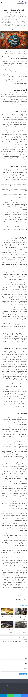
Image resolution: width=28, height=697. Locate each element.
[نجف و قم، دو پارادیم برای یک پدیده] (21, 624)
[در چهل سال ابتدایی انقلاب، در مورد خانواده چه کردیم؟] (21, 611)
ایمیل (25, 663)
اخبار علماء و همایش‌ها (12, 6)
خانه (18, 6)
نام (26, 658)
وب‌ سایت (25, 668)
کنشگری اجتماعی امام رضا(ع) (7, 616)
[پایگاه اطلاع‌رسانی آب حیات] (22, 2)
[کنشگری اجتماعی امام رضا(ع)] (7, 611)
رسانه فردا (11, 687)
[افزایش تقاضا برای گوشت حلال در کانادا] (7, 624)
